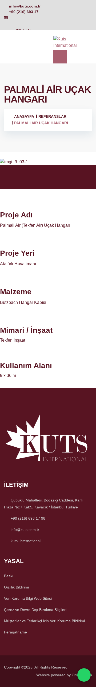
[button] (48, 171)
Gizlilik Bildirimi (16, 587)
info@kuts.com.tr (25, 6)
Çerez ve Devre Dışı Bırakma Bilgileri (35, 609)
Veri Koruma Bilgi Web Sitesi (28, 598)
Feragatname (15, 632)
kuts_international (26, 541)
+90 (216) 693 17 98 (28, 518)
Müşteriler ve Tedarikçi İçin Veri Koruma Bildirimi (44, 621)
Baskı (8, 576)
